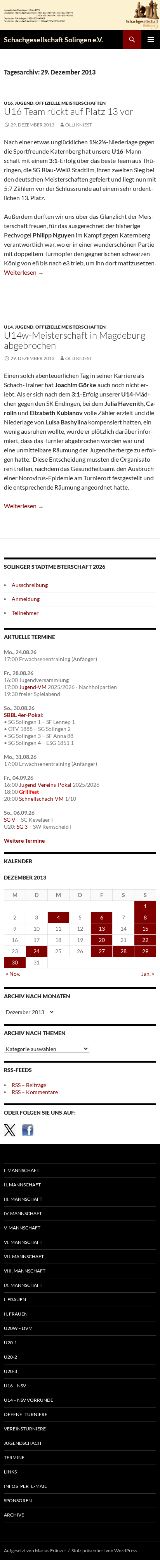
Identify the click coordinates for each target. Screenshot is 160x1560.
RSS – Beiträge (29, 1085)
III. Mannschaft (23, 1199)
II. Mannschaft (22, 1185)
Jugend (24, 103)
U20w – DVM (18, 1328)
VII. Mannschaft (24, 1256)
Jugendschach (22, 1443)
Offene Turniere (25, 1414)
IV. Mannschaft (23, 1213)
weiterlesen (24, 272)
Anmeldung (26, 599)
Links (10, 1472)
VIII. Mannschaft (24, 1271)
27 (102, 951)
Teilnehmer (25, 612)
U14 (8, 327)
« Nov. (13, 973)
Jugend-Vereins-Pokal (45, 784)
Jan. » (147, 973)
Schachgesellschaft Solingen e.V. (53, 39)
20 (102, 940)
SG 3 (22, 826)
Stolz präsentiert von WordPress (104, 1550)
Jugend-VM (33, 687)
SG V (10, 819)
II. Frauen (16, 1314)
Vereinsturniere (25, 1429)
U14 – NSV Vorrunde (28, 1400)
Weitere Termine (24, 840)
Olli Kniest (78, 125)
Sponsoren (18, 1500)
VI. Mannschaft (23, 1242)
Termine (14, 1457)
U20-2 (10, 1357)
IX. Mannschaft (23, 1285)
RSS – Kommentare (35, 1092)
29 (145, 951)
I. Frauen (15, 1299)
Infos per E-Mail (25, 1486)
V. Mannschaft (22, 1228)
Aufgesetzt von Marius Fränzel (35, 1550)
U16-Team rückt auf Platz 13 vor (69, 111)
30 (15, 962)
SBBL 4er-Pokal (23, 715)
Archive (14, 1515)
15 (145, 928)
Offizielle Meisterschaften (70, 103)
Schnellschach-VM (41, 798)
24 (36, 951)
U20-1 (10, 1342)
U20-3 (10, 1371)
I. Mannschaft (21, 1170)
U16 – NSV (15, 1386)
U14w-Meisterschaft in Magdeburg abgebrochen (74, 340)
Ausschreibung (30, 585)
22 (145, 940)
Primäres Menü (150, 39)
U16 (8, 103)
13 (102, 928)
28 (123, 951)
